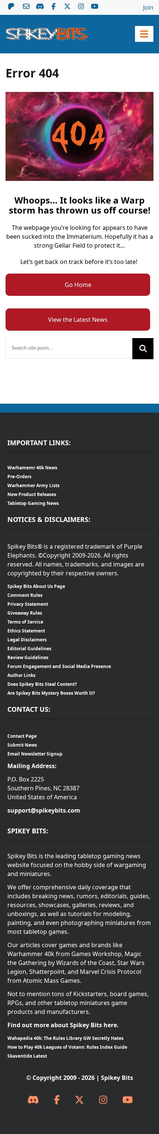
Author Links (21, 675)
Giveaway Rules (24, 613)
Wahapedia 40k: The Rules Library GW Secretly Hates (65, 1038)
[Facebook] (57, 1100)
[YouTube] (127, 1100)
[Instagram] (103, 1100)
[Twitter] (79, 1100)
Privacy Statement (27, 604)
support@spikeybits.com (43, 810)
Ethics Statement (26, 631)
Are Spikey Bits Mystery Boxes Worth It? (51, 693)
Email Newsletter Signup (34, 754)
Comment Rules (25, 595)
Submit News (22, 745)
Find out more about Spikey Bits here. (63, 1025)
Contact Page (22, 736)
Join (148, 7)
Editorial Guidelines (29, 648)
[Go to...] (144, 34)
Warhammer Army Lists (33, 485)
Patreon (11, 6)
